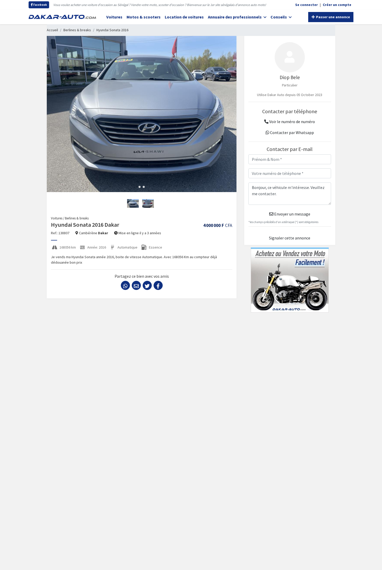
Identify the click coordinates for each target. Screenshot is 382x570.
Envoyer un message (291, 214)
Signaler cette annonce (289, 237)
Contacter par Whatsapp (291, 132)
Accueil (52, 30)
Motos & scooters (144, 17)
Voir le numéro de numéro (291, 121)
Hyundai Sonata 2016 (112, 30)
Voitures (114, 17)
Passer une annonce (332, 17)
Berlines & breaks (77, 30)
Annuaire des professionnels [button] (235, 17)
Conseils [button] (279, 17)
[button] (140, 187)
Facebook (40, 5)
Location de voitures (184, 17)
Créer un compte (337, 4)
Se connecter (306, 4)
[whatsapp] (125, 285)
